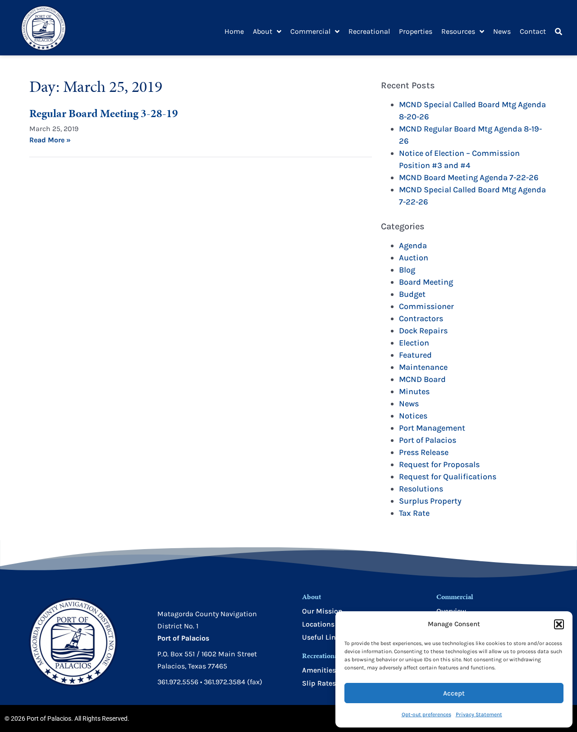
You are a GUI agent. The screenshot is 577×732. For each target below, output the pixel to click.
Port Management (432, 428)
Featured (415, 355)
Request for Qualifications (447, 477)
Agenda (413, 245)
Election (414, 343)
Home (234, 31)
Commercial (310, 31)
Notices (413, 416)
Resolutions (421, 489)
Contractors (421, 318)
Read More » (50, 140)
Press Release (424, 452)
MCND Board (422, 379)
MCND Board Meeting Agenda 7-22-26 (469, 177)
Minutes (414, 391)
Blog (407, 270)
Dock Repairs (423, 331)
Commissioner (426, 306)
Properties (415, 31)
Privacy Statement (479, 714)
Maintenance (423, 367)
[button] (558, 624)
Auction (413, 258)
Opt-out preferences (426, 714)
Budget (412, 294)
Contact (533, 31)
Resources (458, 31)
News (502, 31)
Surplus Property (430, 501)
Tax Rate (414, 513)
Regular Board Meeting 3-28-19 (103, 113)
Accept (454, 693)
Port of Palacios (427, 440)
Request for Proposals (439, 464)
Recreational (369, 31)
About (262, 31)
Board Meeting (426, 282)
